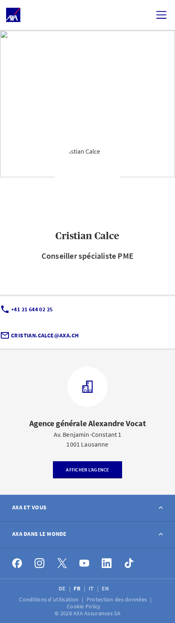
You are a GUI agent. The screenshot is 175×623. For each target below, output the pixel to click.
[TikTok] (129, 563)
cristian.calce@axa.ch (45, 335)
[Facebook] (17, 563)
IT (92, 588)
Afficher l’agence (87, 470)
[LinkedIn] (107, 563)
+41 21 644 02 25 (31, 309)
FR (78, 588)
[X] (62, 563)
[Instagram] (40, 563)
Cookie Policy (84, 606)
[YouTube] (84, 563)
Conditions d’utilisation (49, 599)
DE (63, 588)
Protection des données (117, 599)
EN (106, 588)
